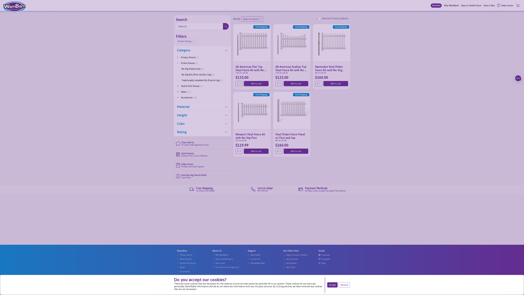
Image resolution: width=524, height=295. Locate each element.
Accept (332, 285)
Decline (344, 285)
